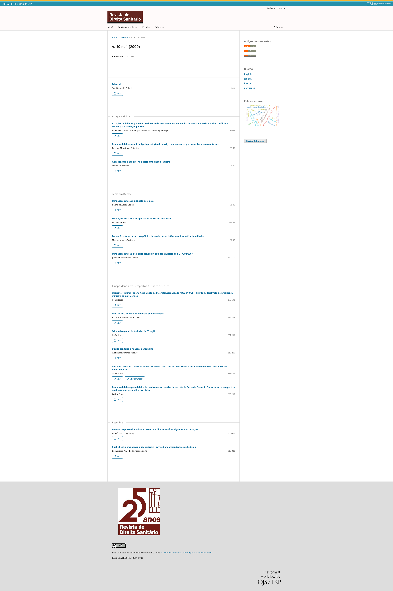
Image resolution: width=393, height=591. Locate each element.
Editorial (116, 84)
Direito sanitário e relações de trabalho (132, 348)
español (248, 78)
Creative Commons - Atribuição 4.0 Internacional (186, 552)
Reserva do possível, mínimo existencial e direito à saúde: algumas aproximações (155, 429)
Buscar (279, 27)
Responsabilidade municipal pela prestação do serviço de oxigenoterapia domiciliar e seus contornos (165, 144)
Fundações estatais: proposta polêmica (133, 200)
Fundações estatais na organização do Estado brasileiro (141, 218)
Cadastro (271, 8)
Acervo (124, 37)
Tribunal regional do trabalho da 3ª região (134, 331)
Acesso (282, 8)
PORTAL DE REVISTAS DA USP (17, 4)
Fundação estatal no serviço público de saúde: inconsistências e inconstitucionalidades (158, 236)
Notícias (146, 27)
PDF (118, 93)
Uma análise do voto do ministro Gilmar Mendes (138, 313)
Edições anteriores (127, 27)
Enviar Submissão (255, 141)
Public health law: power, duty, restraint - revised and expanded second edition (154, 446)
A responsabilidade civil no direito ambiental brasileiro (141, 161)
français (248, 83)
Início (114, 37)
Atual (110, 27)
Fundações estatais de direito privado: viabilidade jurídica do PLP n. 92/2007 (152, 253)
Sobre (158, 27)
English (248, 74)
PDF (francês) (136, 378)
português (249, 87)
